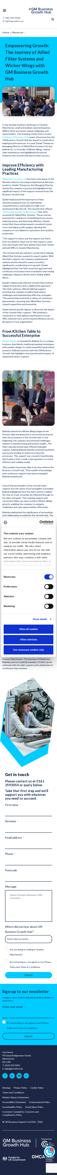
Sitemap (6, 1087)
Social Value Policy (34, 1107)
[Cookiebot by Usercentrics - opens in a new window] (40, 522)
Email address (13, 837)
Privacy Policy (20, 1087)
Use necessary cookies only (28, 649)
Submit (28, 975)
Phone (9, 854)
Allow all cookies (28, 629)
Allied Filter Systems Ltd (14, 179)
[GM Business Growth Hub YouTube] (19, 1075)
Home (5, 32)
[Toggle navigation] (5, 10)
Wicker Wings (9, 341)
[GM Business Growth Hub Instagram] (26, 1075)
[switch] (48, 586)
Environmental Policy (39, 1102)
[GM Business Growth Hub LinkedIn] (12, 1075)
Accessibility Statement (14, 1102)
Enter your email (12, 1006)
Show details (40, 619)
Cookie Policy (37, 1087)
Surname (10, 821)
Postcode (11, 870)
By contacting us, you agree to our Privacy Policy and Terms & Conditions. (30, 964)
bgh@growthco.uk (14, 1068)
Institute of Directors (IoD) (15, 137)
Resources (17, 32)
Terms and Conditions (13, 1092)
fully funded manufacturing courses (20, 211)
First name (11, 805)
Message (10, 886)
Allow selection (28, 639)
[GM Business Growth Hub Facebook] (5, 1075)
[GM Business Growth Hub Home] (42, 10)
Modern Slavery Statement (15, 1097)
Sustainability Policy (12, 1107)
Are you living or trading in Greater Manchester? (27, 952)
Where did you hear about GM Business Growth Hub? (23, 929)
